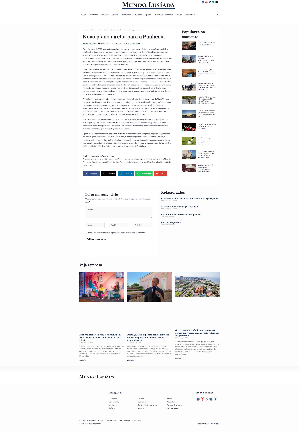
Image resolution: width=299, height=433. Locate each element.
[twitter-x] (210, 2)
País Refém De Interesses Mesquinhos (181, 214)
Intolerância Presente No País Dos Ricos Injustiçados (189, 198)
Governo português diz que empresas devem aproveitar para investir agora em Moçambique (197, 333)
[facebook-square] (203, 2)
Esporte (147, 14)
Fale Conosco (172, 408)
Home (85, 30)
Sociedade (105, 14)
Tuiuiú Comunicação (212, 424)
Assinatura (171, 402)
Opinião (179, 14)
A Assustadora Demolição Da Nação (179, 206)
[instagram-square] (216, 2)
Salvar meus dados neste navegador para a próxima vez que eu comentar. (117, 232)
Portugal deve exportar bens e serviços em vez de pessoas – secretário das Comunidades (148, 337)
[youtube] (206, 2)
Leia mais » (82, 360)
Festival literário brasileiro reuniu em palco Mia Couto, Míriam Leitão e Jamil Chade (100, 337)
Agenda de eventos (174, 405)
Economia (94, 14)
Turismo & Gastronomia (163, 14)
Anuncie (170, 398)
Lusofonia (138, 14)
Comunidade (126, 14)
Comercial (189, 14)
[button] (194, 14)
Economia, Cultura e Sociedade (107, 30)
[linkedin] (213, 2)
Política (84, 14)
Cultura (115, 14)
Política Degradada (171, 222)
